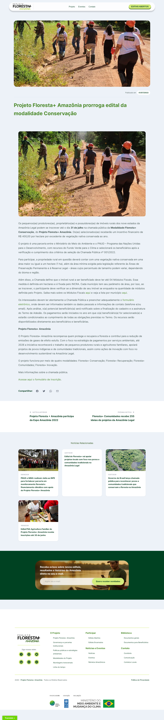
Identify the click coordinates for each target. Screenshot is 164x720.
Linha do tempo (59, 667)
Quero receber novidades (108, 581)
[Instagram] (29, 654)
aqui (88, 292)
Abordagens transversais (63, 663)
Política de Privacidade (140, 680)
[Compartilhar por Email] (57, 391)
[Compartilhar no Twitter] (44, 391)
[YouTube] (36, 654)
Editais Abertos (94, 638)
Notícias (91, 653)
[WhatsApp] (36, 662)
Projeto (72, 7)
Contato (92, 7)
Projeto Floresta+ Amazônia (64, 638)
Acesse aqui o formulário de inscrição (39, 379)
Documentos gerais (131, 638)
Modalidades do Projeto (62, 658)
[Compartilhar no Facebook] (37, 391)
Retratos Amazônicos (96, 662)
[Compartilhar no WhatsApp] (50, 391)
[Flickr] (29, 662)
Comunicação (129, 658)
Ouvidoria (127, 653)
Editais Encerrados (95, 642)
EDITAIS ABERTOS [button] (140, 7)
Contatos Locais (130, 662)
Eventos (81, 7)
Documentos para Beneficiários (136, 642)
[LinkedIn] (21, 662)
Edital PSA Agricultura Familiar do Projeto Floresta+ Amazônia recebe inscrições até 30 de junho (37, 532)
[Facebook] (21, 654)
